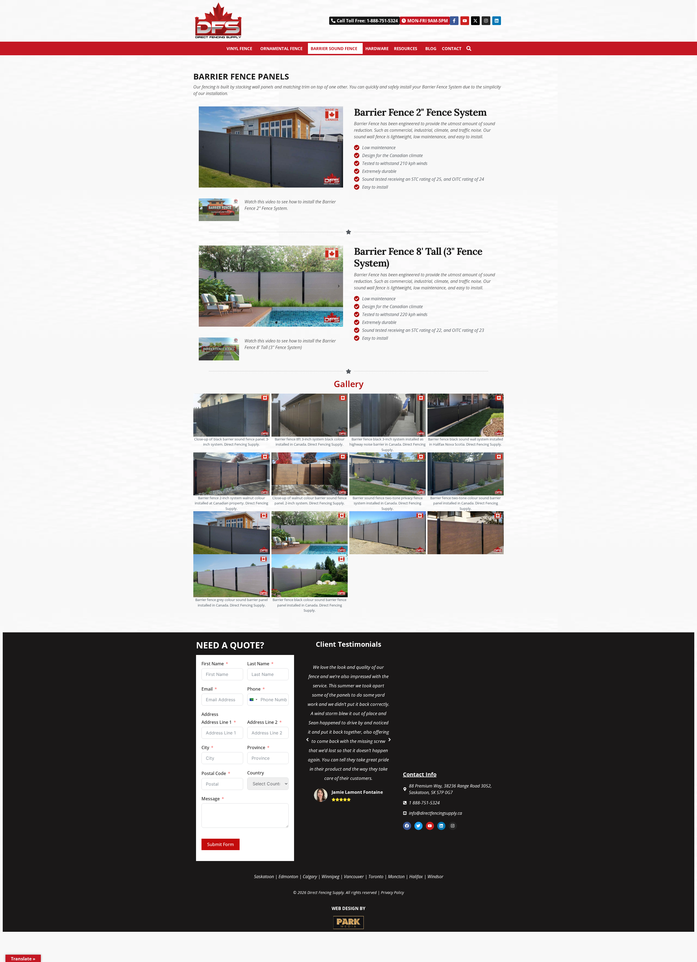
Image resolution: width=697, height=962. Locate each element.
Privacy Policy (392, 892)
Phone (254, 689)
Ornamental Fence (281, 48)
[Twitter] (418, 826)
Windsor (435, 877)
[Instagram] (486, 20)
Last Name (258, 664)
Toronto (375, 877)
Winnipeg (330, 877)
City (205, 747)
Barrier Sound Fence (334, 48)
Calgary (310, 877)
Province (256, 747)
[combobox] (253, 699)
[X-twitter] (475, 20)
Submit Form (220, 844)
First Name (212, 664)
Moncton (396, 877)
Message (210, 799)
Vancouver (354, 877)
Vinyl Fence (239, 48)
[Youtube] (464, 20)
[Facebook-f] (454, 20)
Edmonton (288, 877)
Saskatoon (264, 877)
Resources (405, 48)
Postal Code (213, 773)
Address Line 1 (216, 722)
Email (207, 689)
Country (255, 773)
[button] (425, 21)
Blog (430, 48)
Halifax (416, 877)
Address (209, 714)
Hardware (377, 48)
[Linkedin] (496, 20)
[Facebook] (407, 826)
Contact (451, 48)
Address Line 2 (262, 722)
